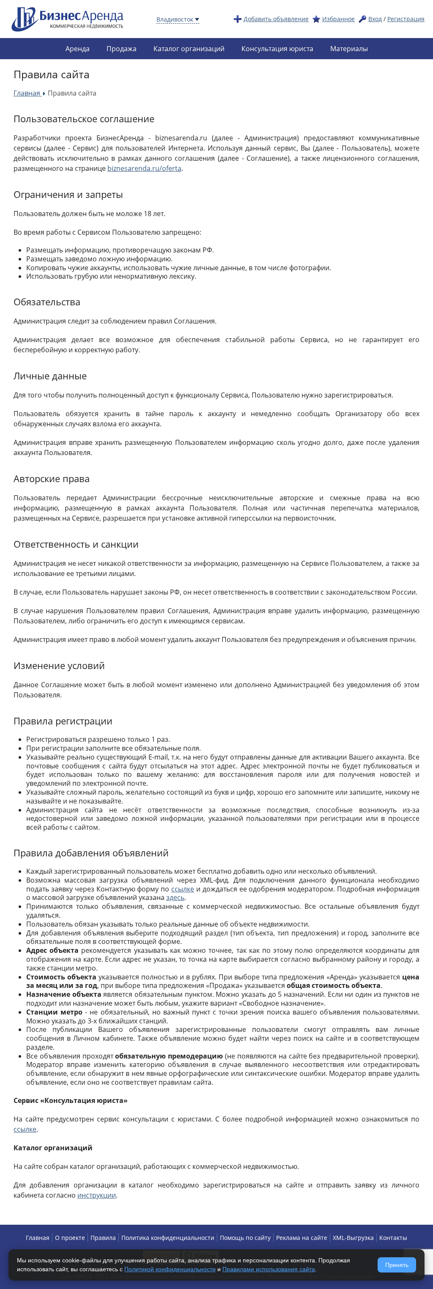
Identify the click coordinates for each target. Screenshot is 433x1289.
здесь (175, 897)
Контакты (393, 1238)
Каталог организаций (189, 48)
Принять (396, 1265)
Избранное (338, 19)
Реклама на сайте (301, 1238)
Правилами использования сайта (268, 1269)
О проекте (70, 1238)
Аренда (78, 48)
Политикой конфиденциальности (170, 1269)
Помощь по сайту (245, 1238)
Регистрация (406, 19)
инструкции (96, 1195)
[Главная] (67, 18)
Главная (37, 1238)
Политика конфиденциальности (167, 1238)
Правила (103, 1238)
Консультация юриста (277, 48)
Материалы (349, 48)
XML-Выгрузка (353, 1238)
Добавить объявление (276, 19)
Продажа (122, 48)
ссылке (182, 889)
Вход (375, 19)
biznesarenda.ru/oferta (144, 168)
